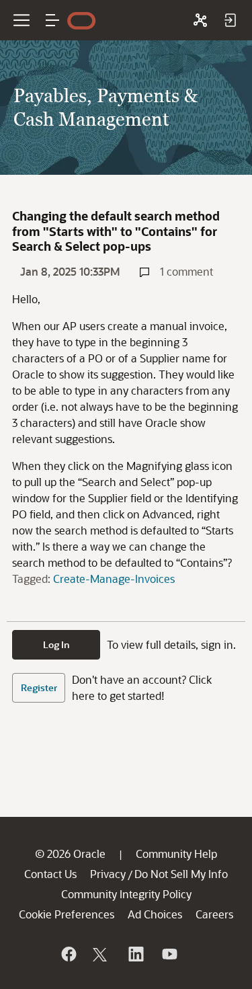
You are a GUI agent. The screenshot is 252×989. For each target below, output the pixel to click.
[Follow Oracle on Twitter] (101, 954)
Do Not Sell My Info (181, 874)
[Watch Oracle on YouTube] (168, 954)
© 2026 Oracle (70, 853)
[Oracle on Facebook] (68, 954)
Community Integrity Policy (126, 894)
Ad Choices (155, 914)
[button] (52, 20)
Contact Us (50, 874)
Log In (56, 644)
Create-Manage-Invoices (114, 578)
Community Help (176, 853)
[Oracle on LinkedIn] (135, 954)
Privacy (108, 874)
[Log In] (230, 20)
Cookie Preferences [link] (66, 914)
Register (39, 687)
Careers (214, 914)
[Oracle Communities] (200, 20)
